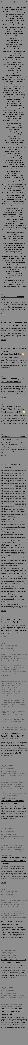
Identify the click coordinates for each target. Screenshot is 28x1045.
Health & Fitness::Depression (16, 114)
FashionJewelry (8, 94)
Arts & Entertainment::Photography (14, 12)
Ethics (16, 90)
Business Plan (21, 27)
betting (17, 23)
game (15, 110)
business (13, 27)
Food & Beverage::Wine (14, 101)
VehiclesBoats (19, 282)
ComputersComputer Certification (14, 73)
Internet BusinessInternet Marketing (14, 166)
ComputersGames (7, 77)
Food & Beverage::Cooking (14, 99)
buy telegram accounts (14, 55)
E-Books (14, 88)
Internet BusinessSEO (14, 173)
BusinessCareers (14, 42)
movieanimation (18, 186)
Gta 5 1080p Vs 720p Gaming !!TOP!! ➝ (14, 7)
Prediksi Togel (21, 193)
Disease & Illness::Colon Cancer (14, 84)
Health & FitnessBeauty (14, 123)
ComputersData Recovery (14, 75)
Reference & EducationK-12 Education (14, 230)
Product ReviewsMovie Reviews (14, 201)
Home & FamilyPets (8, 147)
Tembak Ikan (22, 260)
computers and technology (14, 66)
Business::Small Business (14, 36)
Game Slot (21, 110)
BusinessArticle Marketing (14, 40)
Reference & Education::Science (14, 221)
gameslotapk (8, 112)
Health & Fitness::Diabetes (14, 116)
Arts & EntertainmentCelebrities (14, 14)
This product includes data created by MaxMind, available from (14, 264)
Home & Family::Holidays (14, 134)
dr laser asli (7, 88)
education (21, 88)
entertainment (8, 90)
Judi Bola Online (10, 182)
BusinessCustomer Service (14, 44)
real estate (12, 206)
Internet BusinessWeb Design (14, 177)
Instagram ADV (14, 149)
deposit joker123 (10, 81)
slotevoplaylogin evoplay (17, 247)
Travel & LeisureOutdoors (14, 276)
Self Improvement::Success (11, 236)
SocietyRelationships (8, 258)
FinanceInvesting (19, 97)
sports (15, 260)
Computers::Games (14, 68)
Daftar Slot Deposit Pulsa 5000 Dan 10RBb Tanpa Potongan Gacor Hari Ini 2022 (13, 1011)
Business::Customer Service (14, 33)
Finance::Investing (19, 94)
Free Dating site (17, 108)
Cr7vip (14, 79)
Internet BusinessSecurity (14, 171)
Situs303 (12, 241)
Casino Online (19, 57)
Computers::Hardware (14, 70)
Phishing (9, 190)
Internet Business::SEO (14, 153)
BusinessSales (20, 51)
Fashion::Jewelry (8, 92)
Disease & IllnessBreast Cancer (14, 86)
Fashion (21, 90)
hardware (21, 112)
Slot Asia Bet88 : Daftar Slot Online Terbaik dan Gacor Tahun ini (14, 244)
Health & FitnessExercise (14, 127)
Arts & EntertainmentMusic (14, 16)
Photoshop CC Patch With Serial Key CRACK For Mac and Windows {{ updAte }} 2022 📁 (13, 351)
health (4, 114)
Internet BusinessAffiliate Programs (14, 156)
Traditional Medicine (19, 267)
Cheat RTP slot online (18, 60)
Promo (24, 204)
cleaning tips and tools (14, 62)
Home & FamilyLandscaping (14, 145)
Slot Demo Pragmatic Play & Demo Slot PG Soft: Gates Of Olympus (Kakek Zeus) (12, 736)
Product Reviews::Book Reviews (14, 195)
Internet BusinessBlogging (14, 158)
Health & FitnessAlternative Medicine (14, 121)
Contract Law (6, 79)
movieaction (8, 186)
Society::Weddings (20, 256)
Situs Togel (20, 238)
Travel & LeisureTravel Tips (14, 278)
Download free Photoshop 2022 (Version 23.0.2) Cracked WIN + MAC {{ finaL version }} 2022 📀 (13, 409)
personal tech (20, 188)
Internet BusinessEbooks (14, 160)
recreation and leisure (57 (10, 214)
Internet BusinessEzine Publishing (14, 164)
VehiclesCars (12, 284)
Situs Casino (12, 238)
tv (14, 280)
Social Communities (8, 254)
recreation (20, 206)
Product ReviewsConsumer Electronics (14, 199)
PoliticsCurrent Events (9, 193)
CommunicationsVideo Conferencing (14, 64)
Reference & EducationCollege (14, 223)
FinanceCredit (8, 97)
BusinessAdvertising (14, 38)
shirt (5, 238)
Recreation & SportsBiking (14, 210)
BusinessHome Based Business (14, 49)
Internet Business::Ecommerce (14, 151)
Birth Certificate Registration (12, 25)
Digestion (20, 81)
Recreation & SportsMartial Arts (14, 212)
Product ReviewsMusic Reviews (11, 204)
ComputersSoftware (20, 77)
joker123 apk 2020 (18, 180)
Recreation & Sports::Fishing (14, 208)
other (13, 188)
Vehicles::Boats (9, 282)
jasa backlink (8, 180)
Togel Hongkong (7, 267)
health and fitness (14, 129)
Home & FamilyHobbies (14, 138)
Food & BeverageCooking (14, 105)
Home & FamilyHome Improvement (14, 140)
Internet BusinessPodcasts (14, 169)
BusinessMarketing (9, 51)
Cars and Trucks (9, 57)
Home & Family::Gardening (14, 132)
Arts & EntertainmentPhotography (14, 18)
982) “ (6, 9)
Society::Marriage (7, 256)
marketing (19, 182)
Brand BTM (5, 27)
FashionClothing (20, 92)
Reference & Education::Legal (14, 219)
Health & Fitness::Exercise (14, 118)
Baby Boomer (21, 20)
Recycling (22, 214)
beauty (11, 23)
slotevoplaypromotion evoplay (14, 249)
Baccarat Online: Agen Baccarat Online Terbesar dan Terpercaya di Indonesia (13, 860)
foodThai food (7, 108)
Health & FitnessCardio (14, 125)
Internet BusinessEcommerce (14, 162)
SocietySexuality (21, 258)
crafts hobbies (21, 79)
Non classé (7, 188)
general (15, 112)
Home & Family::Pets (14, 136)
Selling (23, 236)
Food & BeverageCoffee (14, 103)
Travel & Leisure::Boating (14, 269)
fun (24, 108)
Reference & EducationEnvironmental (14, 225)
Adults (13, 9)
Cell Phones (7, 60)
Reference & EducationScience (14, 232)
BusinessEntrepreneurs (14, 47)
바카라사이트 (22, 286)
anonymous (19, 9)
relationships (14, 234)
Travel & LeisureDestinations (14, 273)
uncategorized (20, 280)
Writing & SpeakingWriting (9, 286)
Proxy (6, 206)
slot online (6, 247)
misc (24, 184)
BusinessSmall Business (14, 53)
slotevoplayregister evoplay (14, 252)
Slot (17, 241)
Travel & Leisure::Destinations (14, 271)
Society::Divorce (20, 254)
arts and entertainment (9, 20)
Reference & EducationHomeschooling (14, 228)
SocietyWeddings (7, 260)
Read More (3, 313)
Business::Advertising (14, 29)
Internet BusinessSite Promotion (14, 175)
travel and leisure (8, 280)
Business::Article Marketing (14, 31)
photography (17, 190)
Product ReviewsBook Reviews (14, 197)
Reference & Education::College (14, 217)
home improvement (20, 147)
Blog (23, 25)
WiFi (18, 284)
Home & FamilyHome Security (14, 142)
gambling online (8, 110)
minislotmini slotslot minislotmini (12, 184)
